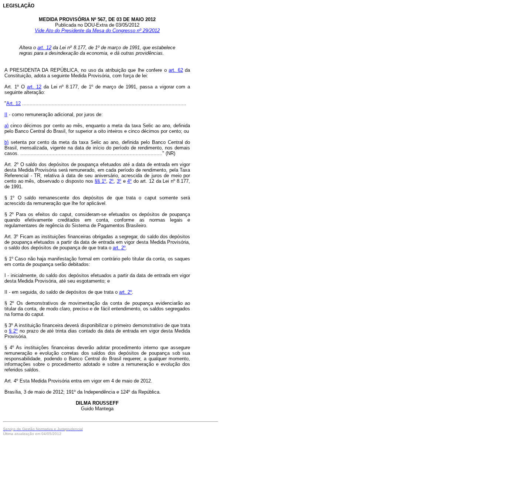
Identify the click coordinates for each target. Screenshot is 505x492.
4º (129, 181)
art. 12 (44, 47)
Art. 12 (13, 103)
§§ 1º (100, 181)
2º (111, 181)
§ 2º (13, 331)
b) (6, 142)
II (5, 114)
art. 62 (176, 70)
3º (119, 181)
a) (6, 125)
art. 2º (119, 247)
